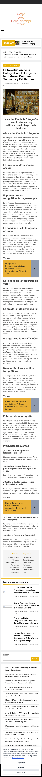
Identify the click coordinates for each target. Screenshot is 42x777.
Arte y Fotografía (11, 65)
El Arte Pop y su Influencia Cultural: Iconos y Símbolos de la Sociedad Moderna (26, 605)
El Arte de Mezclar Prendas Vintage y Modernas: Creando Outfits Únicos (29, 43)
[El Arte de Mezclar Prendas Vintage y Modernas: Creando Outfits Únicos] (17, 43)
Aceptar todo (21, 763)
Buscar (6, 655)
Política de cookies (18, 758)
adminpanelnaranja (11, 83)
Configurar (21, 772)
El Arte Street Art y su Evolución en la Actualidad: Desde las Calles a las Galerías (26, 590)
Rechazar (21, 767)
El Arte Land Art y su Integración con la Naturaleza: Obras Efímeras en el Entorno (26, 620)
